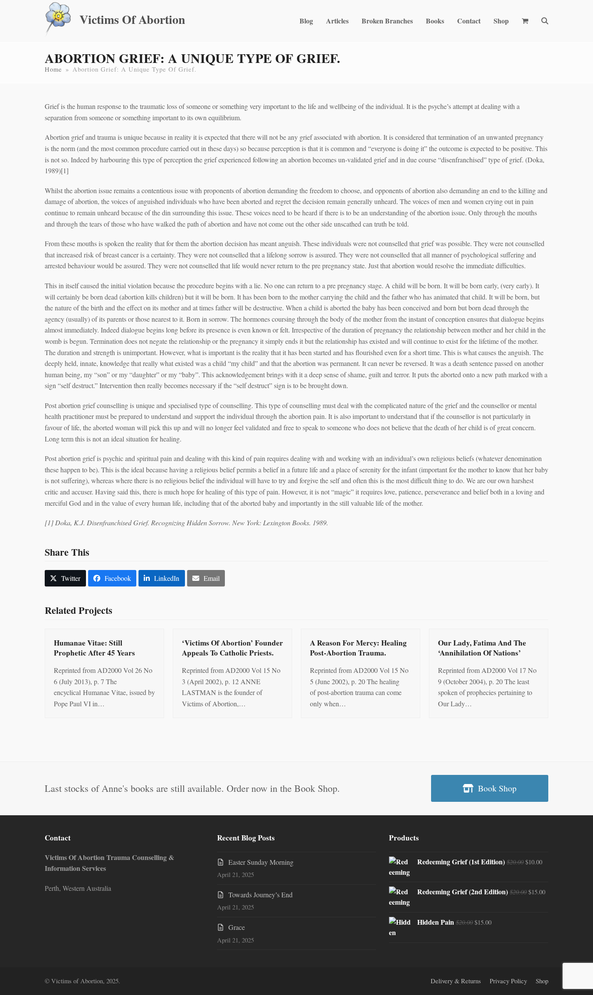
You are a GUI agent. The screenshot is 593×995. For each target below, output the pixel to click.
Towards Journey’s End (260, 894)
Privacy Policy (508, 980)
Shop (542, 980)
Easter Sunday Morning (260, 862)
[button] (525, 21)
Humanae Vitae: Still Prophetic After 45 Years (94, 648)
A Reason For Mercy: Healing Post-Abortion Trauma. (358, 648)
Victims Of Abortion (132, 19)
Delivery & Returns (456, 980)
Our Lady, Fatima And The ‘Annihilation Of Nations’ (482, 648)
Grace (236, 927)
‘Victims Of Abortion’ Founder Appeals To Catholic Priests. (232, 648)
